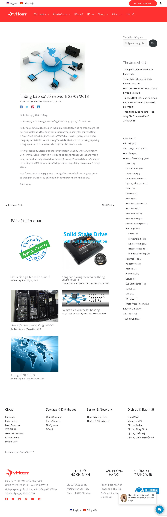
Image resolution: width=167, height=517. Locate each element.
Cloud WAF (133, 416)
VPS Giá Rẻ (10, 429)
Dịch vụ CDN (11, 441)
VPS (128, 293)
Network (130, 273)
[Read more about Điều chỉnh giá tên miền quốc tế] (34, 249)
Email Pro (131, 208)
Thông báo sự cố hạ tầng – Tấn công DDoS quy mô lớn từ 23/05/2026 (138, 116)
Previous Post (13, 204)
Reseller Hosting (136, 248)
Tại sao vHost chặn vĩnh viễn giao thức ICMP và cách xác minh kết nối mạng (140, 102)
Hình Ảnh (128, 153)
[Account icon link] (160, 3)
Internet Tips (132, 258)
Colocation (131, 173)
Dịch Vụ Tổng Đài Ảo (138, 429)
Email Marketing (134, 203)
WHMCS (130, 298)
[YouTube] (32, 499)
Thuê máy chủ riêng (97, 416)
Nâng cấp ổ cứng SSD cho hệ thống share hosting (83, 278)
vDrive (129, 288)
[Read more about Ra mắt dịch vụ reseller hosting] (85, 298)
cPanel (131, 233)
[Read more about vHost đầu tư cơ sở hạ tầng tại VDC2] (34, 305)
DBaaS (49, 429)
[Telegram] (39, 499)
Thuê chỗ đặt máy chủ (98, 420)
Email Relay (132, 213)
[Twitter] (27, 106)
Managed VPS (135, 420)
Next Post (108, 204)
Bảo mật (127, 143)
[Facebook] (21, 106)
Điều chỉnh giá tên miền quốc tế (30, 277)
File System (52, 425)
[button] (143, 3)
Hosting (130, 228)
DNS (128, 188)
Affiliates (127, 138)
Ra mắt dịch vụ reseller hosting (81, 310)
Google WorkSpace (135, 223)
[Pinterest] (32, 106)
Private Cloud (12, 437)
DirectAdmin (134, 238)
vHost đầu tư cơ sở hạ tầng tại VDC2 (33, 325)
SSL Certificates (133, 283)
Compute (10, 416)
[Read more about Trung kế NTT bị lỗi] (34, 353)
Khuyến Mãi (67, 313)
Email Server (132, 218)
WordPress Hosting (136, 303)
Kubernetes (132, 263)
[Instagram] (26, 499)
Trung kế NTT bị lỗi (23, 375)
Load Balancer (12, 425)
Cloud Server (132, 168)
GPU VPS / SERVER (14, 433)
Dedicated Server (134, 178)
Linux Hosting (135, 243)
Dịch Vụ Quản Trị (136, 433)
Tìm (153, 43)
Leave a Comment (69, 283)
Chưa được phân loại (133, 148)
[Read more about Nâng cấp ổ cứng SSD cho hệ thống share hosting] (85, 249)
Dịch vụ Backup (135, 425)
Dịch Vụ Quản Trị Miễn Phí (141, 437)
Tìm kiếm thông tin (133, 37)
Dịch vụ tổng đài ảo (135, 183)
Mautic (129, 268)
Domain (130, 193)
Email (129, 198)
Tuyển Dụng (129, 318)
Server (129, 278)
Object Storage (53, 416)
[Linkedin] (38, 106)
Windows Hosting (137, 253)
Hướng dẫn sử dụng (133, 158)
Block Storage (53, 420)
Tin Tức (25, 101)
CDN (128, 163)
